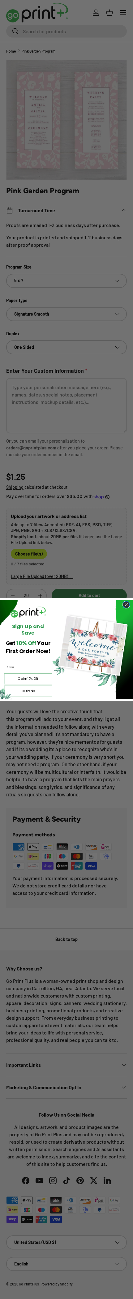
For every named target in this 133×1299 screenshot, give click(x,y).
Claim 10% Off (28, 679)
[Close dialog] (126, 604)
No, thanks (28, 691)
